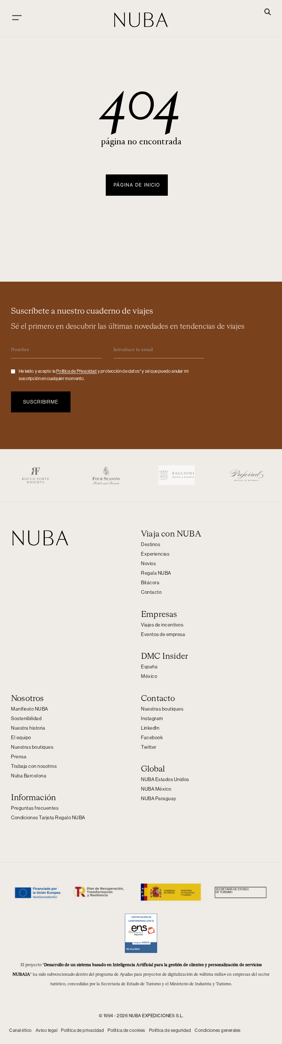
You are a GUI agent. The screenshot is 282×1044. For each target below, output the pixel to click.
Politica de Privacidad (76, 371)
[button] (267, 12)
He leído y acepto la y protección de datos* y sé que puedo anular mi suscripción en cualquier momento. (103, 375)
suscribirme (40, 402)
